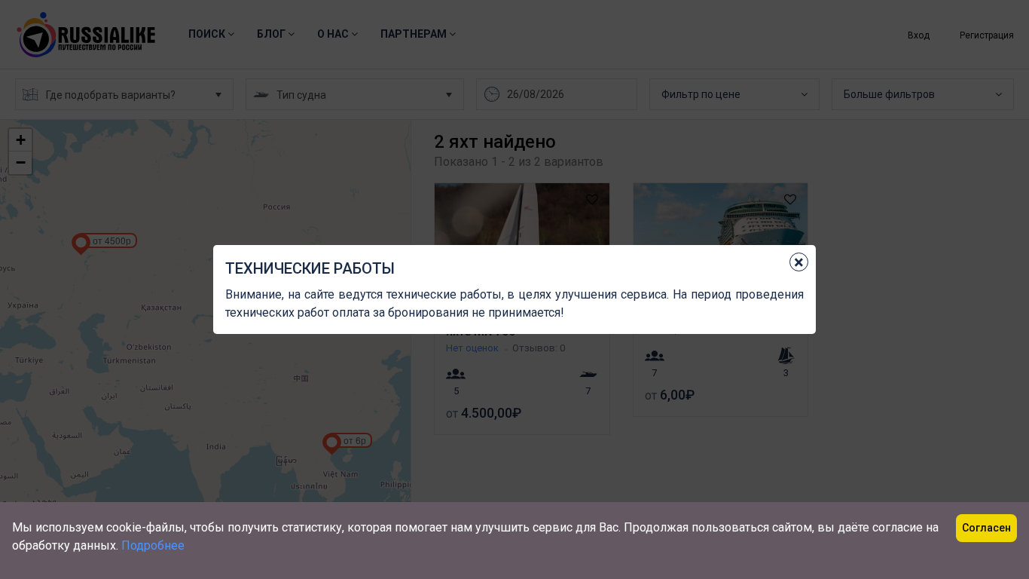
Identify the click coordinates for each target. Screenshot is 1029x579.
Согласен (986, 528)
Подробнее (153, 545)
